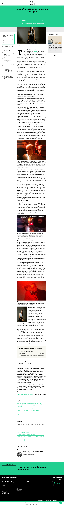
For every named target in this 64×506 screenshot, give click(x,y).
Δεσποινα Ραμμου (7, 55)
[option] (55, 44)
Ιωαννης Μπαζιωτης (8, 66)
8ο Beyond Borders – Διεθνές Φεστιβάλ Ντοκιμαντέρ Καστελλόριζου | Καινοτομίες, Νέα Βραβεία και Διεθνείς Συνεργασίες (29, 405)
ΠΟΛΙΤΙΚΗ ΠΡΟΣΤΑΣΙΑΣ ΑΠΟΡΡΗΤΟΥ (7, 494)
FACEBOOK (40, 500)
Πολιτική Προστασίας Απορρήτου (28, 355)
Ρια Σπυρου (6, 61)
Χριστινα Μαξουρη (30, 439)
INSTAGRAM (56, 500)
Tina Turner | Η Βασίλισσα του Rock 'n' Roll (31, 468)
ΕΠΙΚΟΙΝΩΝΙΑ (4, 492)
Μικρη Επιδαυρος (22, 430)
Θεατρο (19, 438)
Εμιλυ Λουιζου (31, 430)
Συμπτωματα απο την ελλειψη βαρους (26, 434)
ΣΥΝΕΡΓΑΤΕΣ (4, 490)
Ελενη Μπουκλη (27, 438)
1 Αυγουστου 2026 (53, 45)
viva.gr (31, 396)
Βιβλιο (60, 45)
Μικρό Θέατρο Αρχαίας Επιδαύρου (25, 394)
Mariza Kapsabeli (22, 436)
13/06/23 (19, 464)
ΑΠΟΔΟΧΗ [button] (35, 504)
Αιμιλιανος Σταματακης (23, 432)
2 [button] (55, 55)
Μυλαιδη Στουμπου (8, 79)
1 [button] (54, 55)
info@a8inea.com (19, 494)
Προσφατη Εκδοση (57, 477)
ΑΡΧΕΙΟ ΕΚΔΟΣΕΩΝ (5, 487)
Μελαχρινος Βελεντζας (38, 438)
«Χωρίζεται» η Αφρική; (9, 64)
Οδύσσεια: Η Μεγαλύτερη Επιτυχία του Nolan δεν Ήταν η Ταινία (9, 52)
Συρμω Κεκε (31, 436)
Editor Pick (20, 439)
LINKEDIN (48, 500)
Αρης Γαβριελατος (22, 446)
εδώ (30, 504)
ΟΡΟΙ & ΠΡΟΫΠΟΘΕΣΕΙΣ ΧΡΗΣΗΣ (7, 493)
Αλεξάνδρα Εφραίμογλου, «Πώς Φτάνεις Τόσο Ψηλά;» (9, 70)
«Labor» (35, 51)
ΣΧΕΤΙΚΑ (3, 488)
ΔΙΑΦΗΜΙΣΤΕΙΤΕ (4, 491)
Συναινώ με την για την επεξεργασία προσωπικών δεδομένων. (7, 42)
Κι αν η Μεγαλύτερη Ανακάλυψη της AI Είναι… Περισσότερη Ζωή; (8, 77)
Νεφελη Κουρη (39, 436)
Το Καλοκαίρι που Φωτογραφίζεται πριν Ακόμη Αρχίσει (9, 59)
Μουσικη (46, 464)
